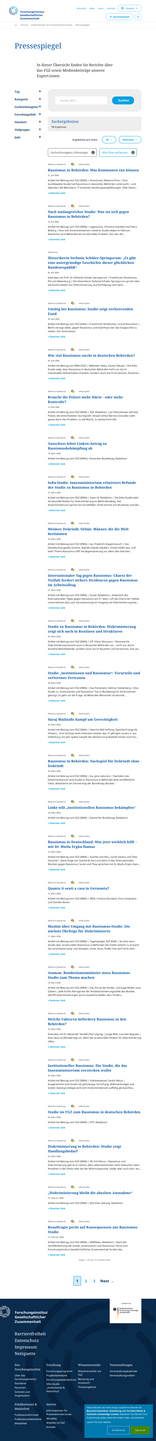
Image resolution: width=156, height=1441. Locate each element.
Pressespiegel (82, 24)
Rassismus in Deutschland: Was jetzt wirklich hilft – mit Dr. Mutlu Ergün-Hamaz (92, 844)
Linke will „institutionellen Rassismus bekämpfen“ (92, 807)
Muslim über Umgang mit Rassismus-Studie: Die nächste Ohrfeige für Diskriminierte (89, 928)
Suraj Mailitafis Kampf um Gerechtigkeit (83, 719)
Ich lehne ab (118, 1430)
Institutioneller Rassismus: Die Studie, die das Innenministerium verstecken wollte (87, 1067)
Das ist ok (140, 1430)
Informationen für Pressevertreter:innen (51, 24)
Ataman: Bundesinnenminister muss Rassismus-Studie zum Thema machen (89, 975)
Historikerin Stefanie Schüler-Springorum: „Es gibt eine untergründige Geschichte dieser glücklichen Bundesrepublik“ (92, 262)
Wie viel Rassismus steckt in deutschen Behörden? (91, 355)
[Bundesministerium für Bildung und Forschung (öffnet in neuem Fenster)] (125, 1314)
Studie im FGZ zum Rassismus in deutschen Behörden (94, 1112)
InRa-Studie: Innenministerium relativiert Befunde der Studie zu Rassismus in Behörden (92, 485)
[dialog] (118, 1421)
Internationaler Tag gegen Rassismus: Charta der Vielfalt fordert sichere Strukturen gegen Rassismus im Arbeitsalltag (93, 580)
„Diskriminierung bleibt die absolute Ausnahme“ (90, 1192)
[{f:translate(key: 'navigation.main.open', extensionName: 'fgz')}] (138, 16)
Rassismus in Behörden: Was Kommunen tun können (93, 170)
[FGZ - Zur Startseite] (28, 13)
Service (24, 24)
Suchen (123, 100)
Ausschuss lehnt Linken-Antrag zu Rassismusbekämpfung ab (77, 445)
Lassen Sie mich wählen (99, 1422)
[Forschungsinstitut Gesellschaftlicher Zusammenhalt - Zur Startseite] (37, 1314)
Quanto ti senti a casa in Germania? (78, 888)
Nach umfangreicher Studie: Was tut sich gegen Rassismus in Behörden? (88, 214)
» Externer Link (56, 192)
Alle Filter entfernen (117, 152)
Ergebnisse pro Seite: (85, 139)
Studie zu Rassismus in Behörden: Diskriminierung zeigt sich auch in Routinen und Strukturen (92, 628)
